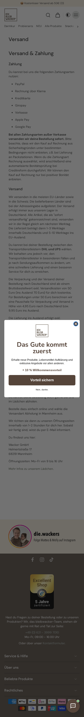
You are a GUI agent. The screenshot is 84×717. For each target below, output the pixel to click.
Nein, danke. (42, 390)
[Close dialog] (76, 324)
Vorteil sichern (42, 380)
